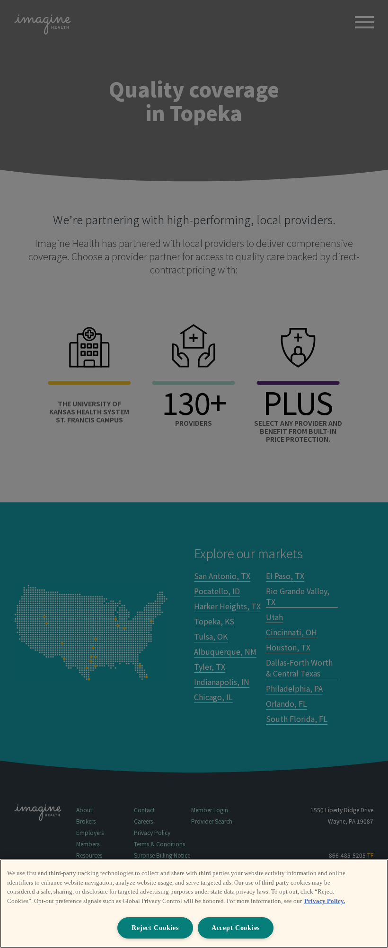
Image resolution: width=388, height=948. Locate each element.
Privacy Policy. (324, 900)
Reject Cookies (155, 927)
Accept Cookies (236, 927)
